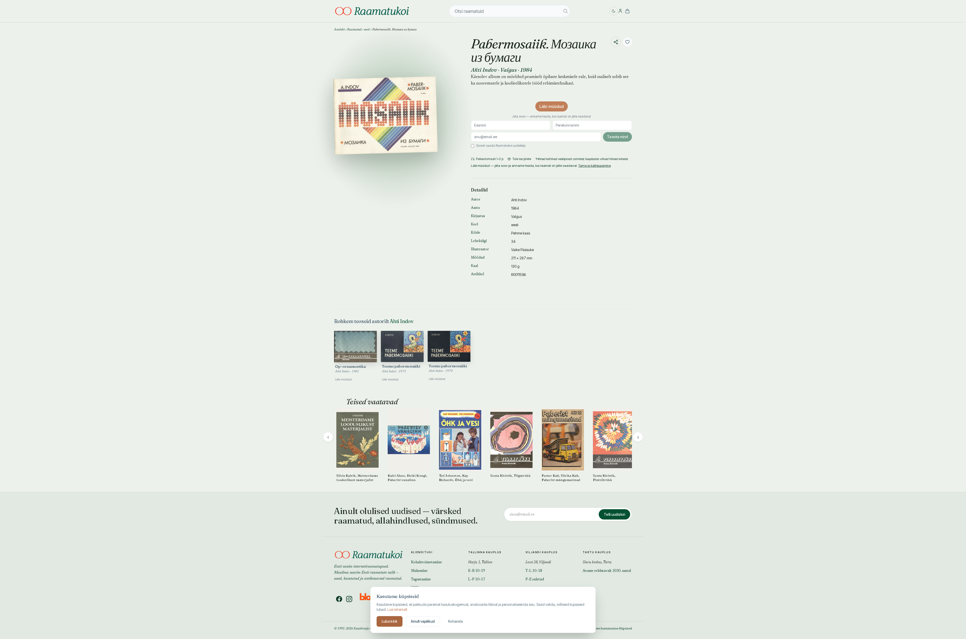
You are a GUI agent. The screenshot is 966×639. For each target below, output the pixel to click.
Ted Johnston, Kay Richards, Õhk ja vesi (456, 477)
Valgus (508, 69)
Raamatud (354, 29)
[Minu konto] (620, 11)
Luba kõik (389, 621)
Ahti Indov (484, 69)
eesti (367, 29)
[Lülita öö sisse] (613, 11)
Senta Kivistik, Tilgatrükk (510, 475)
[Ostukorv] (627, 11)
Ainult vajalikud (423, 621)
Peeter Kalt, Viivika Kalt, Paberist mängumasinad (561, 477)
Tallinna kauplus (485, 552)
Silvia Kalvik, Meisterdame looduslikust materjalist (357, 477)
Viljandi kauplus (542, 552)
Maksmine (419, 571)
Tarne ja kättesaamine (594, 166)
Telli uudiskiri (614, 514)
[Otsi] (565, 11)
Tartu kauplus (597, 552)
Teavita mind (617, 137)
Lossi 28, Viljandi (538, 562)
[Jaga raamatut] (616, 42)
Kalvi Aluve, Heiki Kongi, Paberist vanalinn (407, 477)
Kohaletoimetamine (426, 562)
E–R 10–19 (476, 571)
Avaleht (339, 29)
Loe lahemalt (397, 609)
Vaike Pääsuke (522, 250)
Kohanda (455, 621)
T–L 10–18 (534, 571)
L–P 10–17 (476, 579)
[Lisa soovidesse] (627, 42)
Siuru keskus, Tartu (597, 562)
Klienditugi (422, 552)
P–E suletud (535, 579)
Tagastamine (421, 579)
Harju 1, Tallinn (480, 562)
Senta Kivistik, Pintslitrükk (604, 477)
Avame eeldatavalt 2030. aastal (607, 571)
